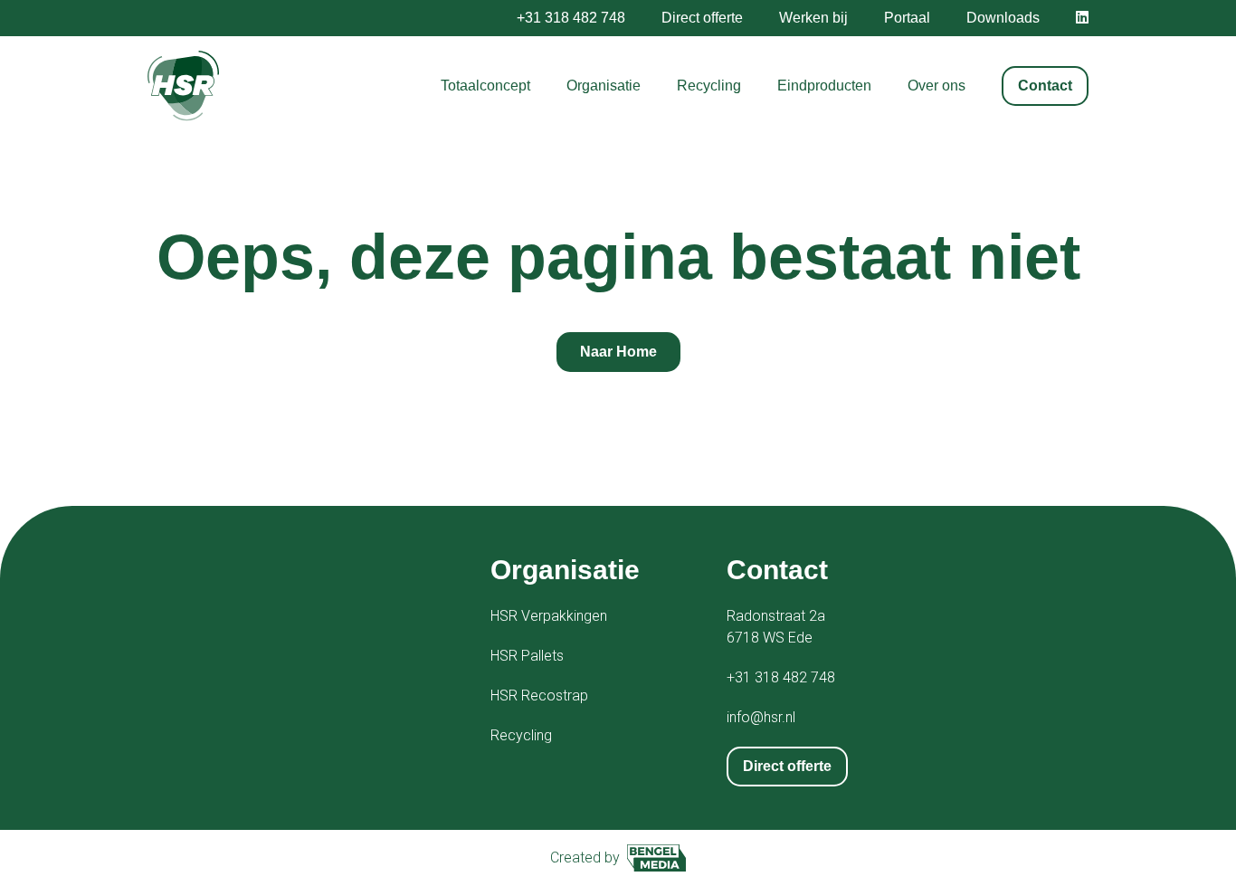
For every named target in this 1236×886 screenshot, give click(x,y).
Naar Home (618, 351)
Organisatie (603, 85)
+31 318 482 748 (571, 17)
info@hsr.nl (761, 717)
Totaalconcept (485, 85)
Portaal (907, 17)
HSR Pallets (527, 655)
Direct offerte (702, 17)
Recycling (709, 85)
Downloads (1003, 17)
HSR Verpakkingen (548, 615)
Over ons (936, 85)
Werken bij (813, 17)
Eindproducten (824, 85)
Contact (1045, 85)
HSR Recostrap (539, 695)
